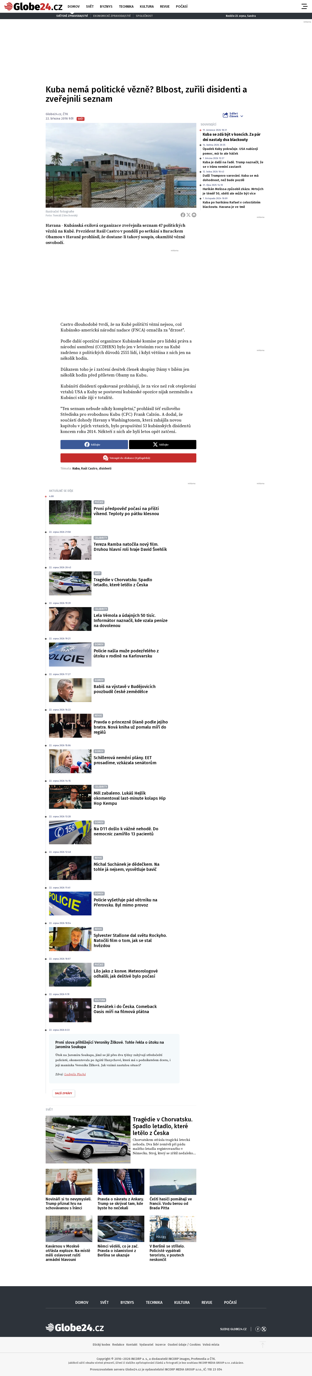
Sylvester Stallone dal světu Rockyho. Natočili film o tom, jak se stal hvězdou (130, 940)
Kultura (147, 6)
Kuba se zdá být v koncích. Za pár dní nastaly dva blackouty (231, 137)
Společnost (144, 15)
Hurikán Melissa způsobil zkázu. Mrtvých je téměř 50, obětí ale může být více (233, 191)
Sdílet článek (233, 115)
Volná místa (211, 1344)
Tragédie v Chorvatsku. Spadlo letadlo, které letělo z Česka (123, 582)
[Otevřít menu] (304, 6)
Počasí (181, 6)
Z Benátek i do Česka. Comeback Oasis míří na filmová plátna (125, 1009)
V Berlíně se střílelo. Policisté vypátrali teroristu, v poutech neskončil (167, 1253)
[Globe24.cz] (33, 6)
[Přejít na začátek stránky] (262, 1344)
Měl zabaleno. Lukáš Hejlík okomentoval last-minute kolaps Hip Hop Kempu (130, 798)
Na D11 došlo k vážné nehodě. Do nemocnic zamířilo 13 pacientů (126, 831)
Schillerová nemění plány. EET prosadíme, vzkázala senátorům (125, 760)
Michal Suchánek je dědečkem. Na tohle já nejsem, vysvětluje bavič (126, 867)
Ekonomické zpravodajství (112, 15)
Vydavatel (146, 1344)
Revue (165, 6)
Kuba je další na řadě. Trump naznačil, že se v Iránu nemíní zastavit (233, 164)
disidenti (105, 468)
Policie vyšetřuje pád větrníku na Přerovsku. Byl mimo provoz (125, 902)
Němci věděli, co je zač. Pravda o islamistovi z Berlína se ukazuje (118, 1251)
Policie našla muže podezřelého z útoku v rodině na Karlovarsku (126, 653)
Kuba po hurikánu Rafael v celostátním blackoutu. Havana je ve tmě (231, 204)
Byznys (106, 6)
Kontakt (131, 1344)
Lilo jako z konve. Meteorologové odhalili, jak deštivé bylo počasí (126, 974)
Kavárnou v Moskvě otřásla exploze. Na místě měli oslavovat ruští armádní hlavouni (68, 1253)
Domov (74, 6)
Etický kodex (101, 1344)
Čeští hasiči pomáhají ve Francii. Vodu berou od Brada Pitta (171, 1203)
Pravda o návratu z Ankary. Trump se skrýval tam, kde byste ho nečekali (121, 1203)
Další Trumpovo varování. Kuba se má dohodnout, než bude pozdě (231, 178)
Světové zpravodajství (72, 15)
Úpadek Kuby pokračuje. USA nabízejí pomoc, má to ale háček (230, 151)
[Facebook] (183, 215)
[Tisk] (194, 215)
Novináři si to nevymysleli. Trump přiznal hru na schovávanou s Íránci (68, 1203)
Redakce (118, 1344)
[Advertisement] (128, 284)
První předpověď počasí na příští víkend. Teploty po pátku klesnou (126, 511)
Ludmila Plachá (75, 1074)
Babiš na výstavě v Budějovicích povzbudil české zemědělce (125, 689)
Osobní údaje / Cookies (184, 1344)
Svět (90, 6)
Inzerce (160, 1344)
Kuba (76, 468)
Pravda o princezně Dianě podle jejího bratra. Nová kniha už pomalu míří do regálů (131, 727)
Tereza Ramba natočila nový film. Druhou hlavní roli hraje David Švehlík (130, 547)
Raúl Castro (89, 468)
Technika (126, 6)
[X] (188, 215)
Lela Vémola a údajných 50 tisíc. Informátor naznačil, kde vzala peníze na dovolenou (130, 620)
